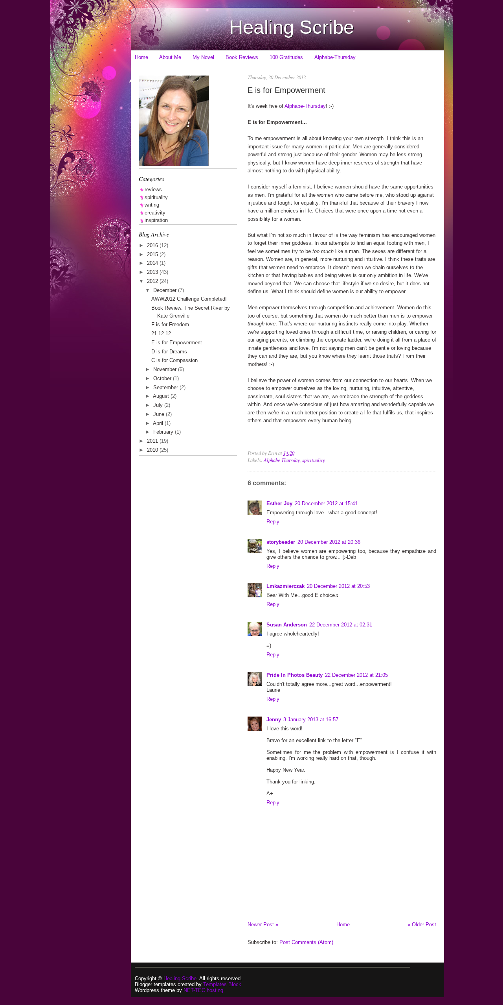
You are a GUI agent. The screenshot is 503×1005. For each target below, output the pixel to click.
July (158, 405)
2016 (153, 245)
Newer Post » (263, 924)
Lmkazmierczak (285, 586)
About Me (170, 57)
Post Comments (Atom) (306, 942)
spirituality (313, 459)
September (166, 387)
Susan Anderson (286, 625)
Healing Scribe (291, 27)
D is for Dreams (169, 352)
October (163, 378)
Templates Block (222, 984)
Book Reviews (242, 57)
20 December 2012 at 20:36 (328, 542)
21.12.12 (161, 333)
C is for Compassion (174, 360)
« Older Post (422, 924)
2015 (153, 254)
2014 (153, 263)
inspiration (156, 220)
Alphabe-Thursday (335, 57)
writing (152, 205)
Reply (272, 522)
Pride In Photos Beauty (294, 675)
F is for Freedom (170, 324)
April (159, 423)
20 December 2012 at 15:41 (326, 503)
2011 (153, 441)
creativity (155, 213)
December (165, 290)
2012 (153, 281)
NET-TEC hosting (203, 990)
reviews (153, 189)
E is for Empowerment (286, 89)
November (165, 369)
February (164, 432)
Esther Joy (279, 503)
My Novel (203, 57)
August (162, 396)
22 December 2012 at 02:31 (340, 625)
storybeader (280, 542)
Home (141, 57)
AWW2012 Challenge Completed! (189, 299)
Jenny (273, 719)
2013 (153, 272)
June (159, 414)
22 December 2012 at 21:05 (356, 675)
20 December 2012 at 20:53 (338, 586)
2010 (153, 450)
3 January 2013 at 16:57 (310, 719)
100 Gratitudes (286, 57)
